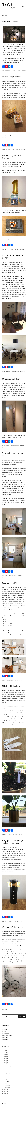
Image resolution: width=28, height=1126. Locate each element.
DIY (3, 1031)
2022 (5, 1056)
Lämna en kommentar (21, 70)
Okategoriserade (15, 371)
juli (5, 1075)
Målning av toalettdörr (11, 379)
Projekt (13, 70)
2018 (5, 1065)
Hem (3, 1100)
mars (6, 1083)
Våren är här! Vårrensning (12, 927)
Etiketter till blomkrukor (12, 686)
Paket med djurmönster (11, 77)
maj (6, 1079)
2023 (5, 1054)
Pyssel (13, 149)
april (6, 1081)
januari (6, 1087)
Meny (23, 6)
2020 (5, 1060)
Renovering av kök (9, 583)
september (7, 1071)
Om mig (4, 1107)
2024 (5, 1052)
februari (7, 1085)
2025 (5, 1050)
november (7, 1067)
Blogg (4, 1103)
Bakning (4, 1029)
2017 (5, 1089)
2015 (5, 1093)
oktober (6, 1069)
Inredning (13, 445)
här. (19, 54)
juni (6, 1077)
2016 (5, 1091)
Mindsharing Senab (10, 22)
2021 (5, 1058)
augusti (6, 1073)
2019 (5, 1063)
